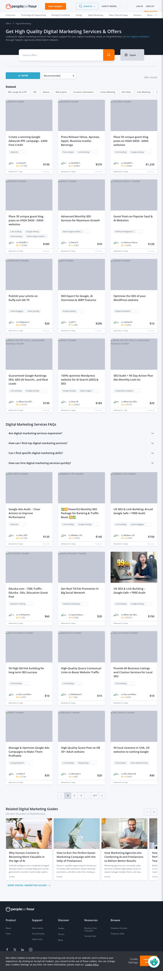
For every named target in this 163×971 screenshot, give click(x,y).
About (8, 928)
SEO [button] (35, 92)
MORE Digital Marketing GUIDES (27, 885)
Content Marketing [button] (107, 92)
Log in (139, 6)
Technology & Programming (33, 15)
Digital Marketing (95, 15)
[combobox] (59, 55)
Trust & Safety (38, 933)
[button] (87, 6)
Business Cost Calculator (90, 929)
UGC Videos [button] (126, 92)
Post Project (55, 6)
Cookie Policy (92, 964)
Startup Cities (90, 936)
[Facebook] (7, 950)
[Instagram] (30, 950)
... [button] (23, 152)
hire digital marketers (137, 36)
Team (8, 933)
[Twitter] (15, 950)
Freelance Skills (117, 933)
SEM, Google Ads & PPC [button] (17, 92)
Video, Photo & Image (118, 15)
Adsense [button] (46, 92)
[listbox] (81, 849)
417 (95, 795)
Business (138, 15)
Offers (8, 23)
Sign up (150, 6)
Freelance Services (119, 928)
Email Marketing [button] (143, 92)
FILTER (24, 75)
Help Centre (37, 939)
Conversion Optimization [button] (83, 92)
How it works (109, 6)
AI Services (10, 15)
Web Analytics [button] (61, 92)
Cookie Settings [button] (133, 960)
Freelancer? (150, 11)
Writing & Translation (61, 15)
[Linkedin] (23, 950)
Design (79, 15)
